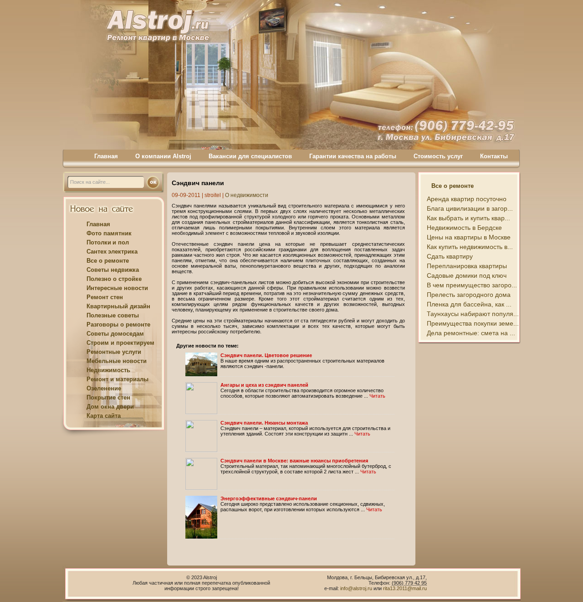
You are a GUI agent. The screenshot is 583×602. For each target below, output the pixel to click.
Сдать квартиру (450, 256)
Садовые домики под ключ (466, 275)
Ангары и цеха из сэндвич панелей (264, 385)
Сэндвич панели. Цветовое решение (266, 355)
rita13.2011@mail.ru (405, 588)
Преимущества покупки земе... (473, 323)
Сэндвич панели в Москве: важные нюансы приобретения (294, 460)
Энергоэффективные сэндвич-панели (268, 498)
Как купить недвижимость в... (470, 246)
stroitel (213, 195)
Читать (377, 396)
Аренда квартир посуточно (466, 198)
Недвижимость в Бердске (464, 227)
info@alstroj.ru (356, 588)
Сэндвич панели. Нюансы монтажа (264, 423)
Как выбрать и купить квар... (468, 218)
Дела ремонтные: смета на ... (471, 333)
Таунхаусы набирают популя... (473, 313)
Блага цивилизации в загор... (470, 208)
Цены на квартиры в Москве (469, 237)
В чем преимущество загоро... (472, 285)
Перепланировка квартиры (467, 266)
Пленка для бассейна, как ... (469, 304)
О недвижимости (246, 195)
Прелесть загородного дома (469, 294)
